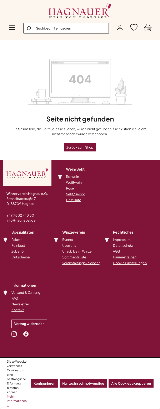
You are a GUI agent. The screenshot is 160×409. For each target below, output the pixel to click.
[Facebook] (26, 334)
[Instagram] (14, 334)
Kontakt (17, 310)
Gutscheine (20, 257)
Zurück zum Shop (80, 147)
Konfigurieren (44, 383)
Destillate (73, 200)
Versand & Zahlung (25, 292)
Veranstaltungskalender (81, 263)
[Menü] (12, 28)
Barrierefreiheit (124, 257)
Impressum (122, 239)
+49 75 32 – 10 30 (20, 215)
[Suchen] (29, 28)
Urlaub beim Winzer (77, 251)
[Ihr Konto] (120, 28)
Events (67, 239)
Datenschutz (123, 245)
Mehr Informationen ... (17, 400)
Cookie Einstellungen (130, 263)
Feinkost (18, 245)
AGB (116, 251)
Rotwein (72, 176)
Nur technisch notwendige (83, 383)
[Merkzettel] (134, 28)
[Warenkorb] (148, 28)
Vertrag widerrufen (29, 323)
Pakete (16, 239)
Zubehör (18, 251)
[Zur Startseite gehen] (80, 10)
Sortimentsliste (74, 257)
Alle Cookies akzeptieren (131, 383)
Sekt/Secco (75, 194)
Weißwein (74, 182)
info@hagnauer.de (21, 220)
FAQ (14, 298)
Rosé (70, 188)
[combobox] (66, 28)
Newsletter (20, 304)
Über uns (69, 245)
